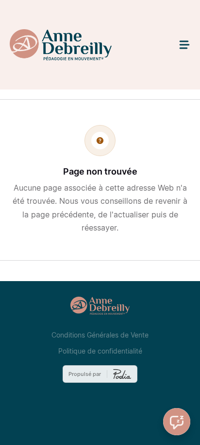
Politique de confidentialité (100, 351)
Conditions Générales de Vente (100, 335)
